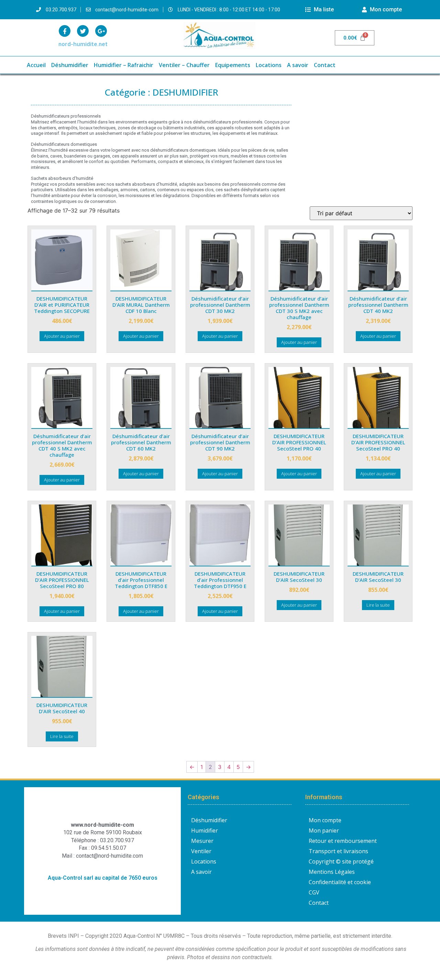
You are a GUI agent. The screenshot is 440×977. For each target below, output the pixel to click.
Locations (269, 65)
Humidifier (204, 830)
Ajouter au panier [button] (62, 336)
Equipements (232, 65)
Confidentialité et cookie (340, 882)
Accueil (36, 65)
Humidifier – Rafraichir (123, 65)
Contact (325, 65)
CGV (314, 892)
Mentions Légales (332, 872)
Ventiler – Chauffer (184, 65)
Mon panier (324, 830)
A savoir (297, 65)
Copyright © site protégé (341, 861)
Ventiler (201, 851)
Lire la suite (378, 605)
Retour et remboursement (343, 841)
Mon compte (325, 820)
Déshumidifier (69, 65)
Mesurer (202, 841)
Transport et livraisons (338, 851)
